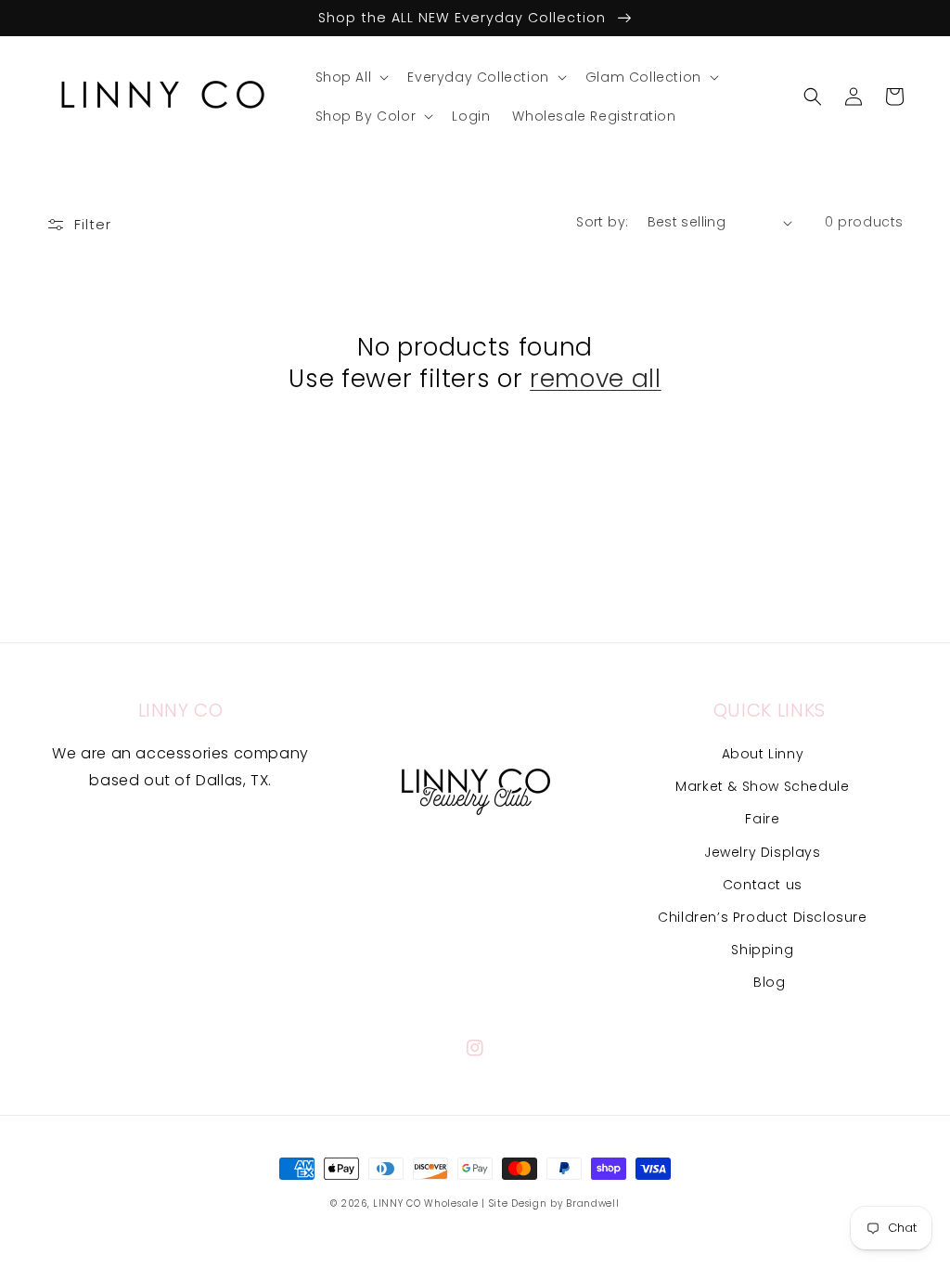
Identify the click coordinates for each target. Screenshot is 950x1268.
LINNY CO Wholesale (426, 1203)
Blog (769, 982)
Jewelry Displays (762, 852)
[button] (350, 77)
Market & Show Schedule (762, 786)
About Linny (763, 753)
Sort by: (602, 222)
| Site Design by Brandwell (550, 1203)
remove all (595, 379)
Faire (762, 818)
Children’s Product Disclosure (762, 917)
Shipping (762, 949)
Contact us (762, 884)
